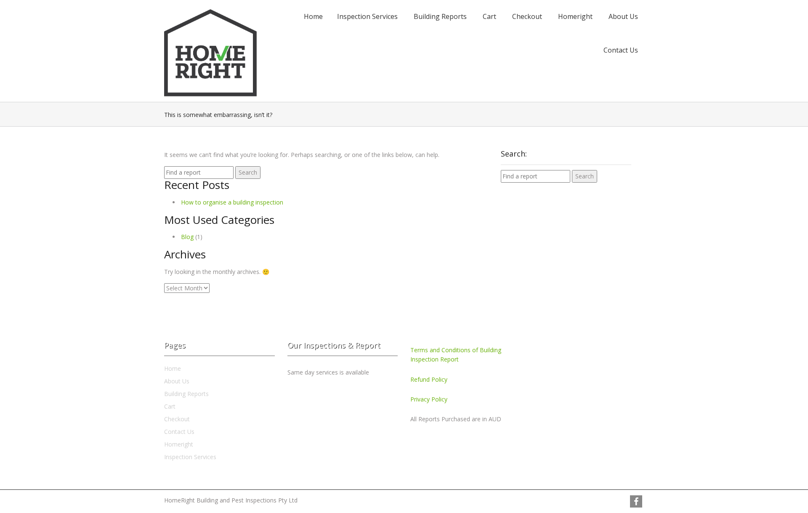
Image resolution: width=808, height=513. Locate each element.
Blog (187, 237)
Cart (489, 16)
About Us (623, 16)
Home (313, 16)
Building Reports (440, 16)
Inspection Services (367, 16)
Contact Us (620, 50)
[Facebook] (636, 501)
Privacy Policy (428, 399)
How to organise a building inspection (232, 202)
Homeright (575, 16)
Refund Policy (428, 379)
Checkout (527, 16)
